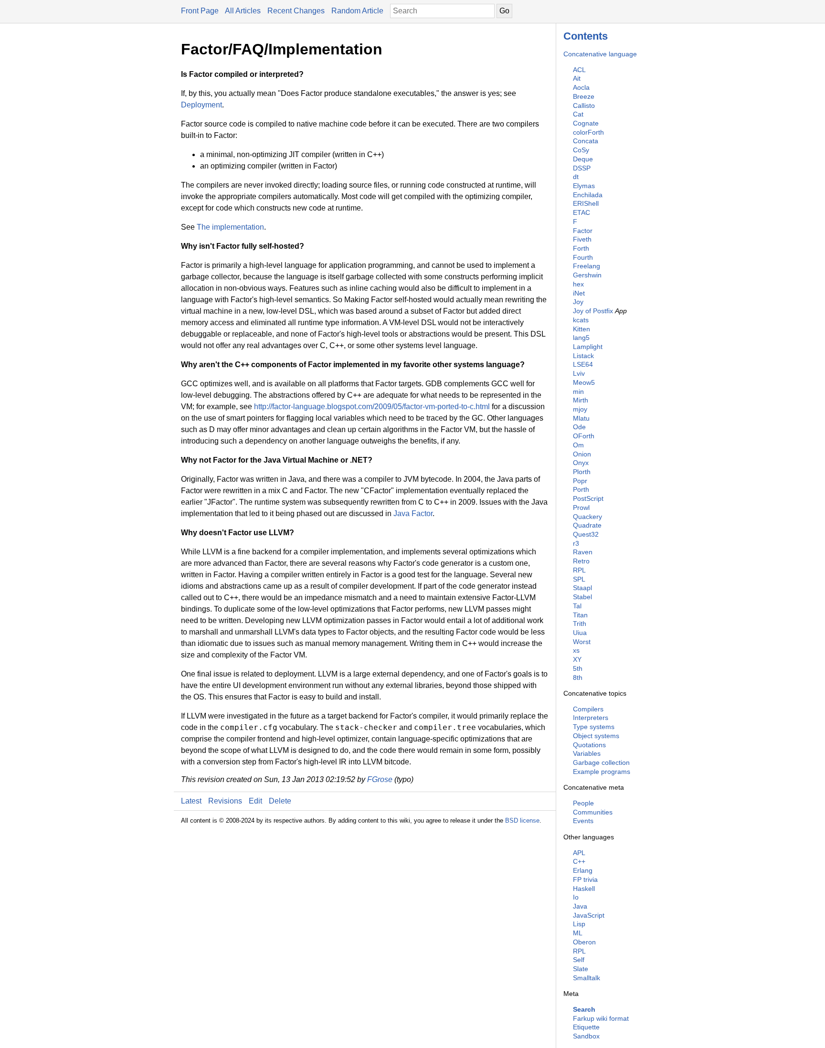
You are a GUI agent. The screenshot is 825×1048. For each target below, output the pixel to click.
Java (580, 906)
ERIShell (586, 203)
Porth (581, 489)
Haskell (584, 888)
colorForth (588, 132)
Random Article (357, 11)
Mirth (580, 400)
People (583, 803)
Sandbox (586, 1036)
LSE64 (583, 364)
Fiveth (582, 239)
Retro (581, 561)
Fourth (583, 257)
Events (583, 821)
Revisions (225, 801)
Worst (582, 642)
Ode (579, 427)
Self (578, 959)
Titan (580, 615)
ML (577, 933)
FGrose (379, 779)
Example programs (601, 771)
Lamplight (588, 346)
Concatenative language (600, 54)
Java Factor (413, 513)
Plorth (582, 472)
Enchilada (588, 195)
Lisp (579, 924)
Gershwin (587, 275)
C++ (579, 861)
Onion (582, 454)
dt (576, 176)
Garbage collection (601, 762)
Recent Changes (296, 11)
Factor (582, 230)
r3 (576, 543)
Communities (593, 812)
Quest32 (586, 534)
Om (578, 445)
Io (576, 897)
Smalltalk (586, 978)
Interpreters (590, 717)
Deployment (201, 105)
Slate (580, 969)
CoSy (581, 150)
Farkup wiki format (601, 1018)
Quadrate (587, 525)
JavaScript (588, 915)
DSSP (582, 168)
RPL (579, 570)
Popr (580, 481)
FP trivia (585, 879)
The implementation (230, 227)
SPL (579, 579)
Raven (582, 552)
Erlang (582, 870)
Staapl (582, 588)
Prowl (581, 507)
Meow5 (584, 382)
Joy (578, 302)
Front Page (200, 11)
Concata (585, 141)
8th (577, 677)
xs (576, 650)
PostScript (588, 498)
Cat (578, 114)
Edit (255, 801)
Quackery (587, 516)
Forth (581, 248)
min (578, 391)
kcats (581, 320)
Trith (579, 623)
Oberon (584, 942)
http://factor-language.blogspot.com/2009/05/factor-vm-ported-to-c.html (372, 406)
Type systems (593, 726)
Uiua (580, 632)
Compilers (588, 709)
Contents (585, 36)
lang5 (581, 337)
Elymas (584, 186)
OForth (583, 436)
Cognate (586, 123)
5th (577, 668)
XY (577, 659)
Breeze (583, 96)
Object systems (596, 736)
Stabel (582, 597)
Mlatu (581, 418)
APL (579, 853)
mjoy (580, 409)
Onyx (581, 462)
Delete (280, 801)
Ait (577, 78)
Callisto (584, 105)
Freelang (586, 266)
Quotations (589, 745)
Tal (577, 606)
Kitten (581, 329)
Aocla (581, 87)
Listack (583, 356)
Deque (583, 159)
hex (578, 284)
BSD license (522, 820)
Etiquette (586, 1027)
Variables (587, 753)
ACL (579, 70)
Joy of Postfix (593, 311)
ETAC (581, 212)
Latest (191, 801)
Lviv (579, 373)
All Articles (243, 11)
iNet (579, 293)
